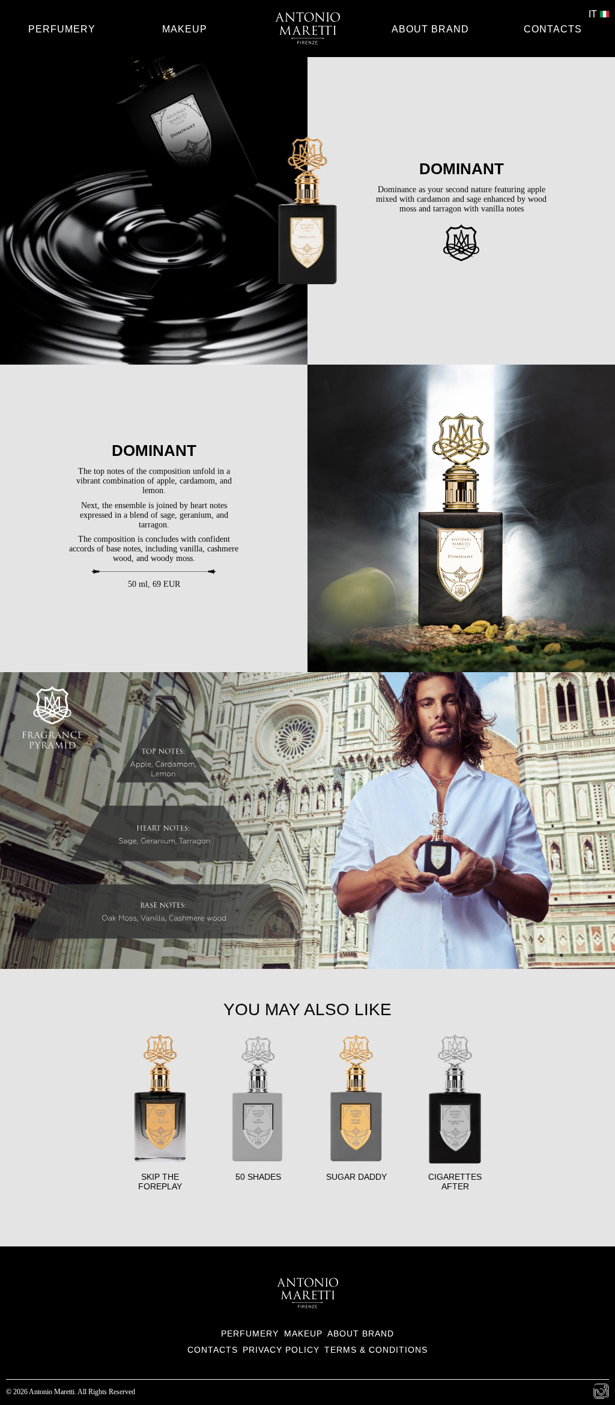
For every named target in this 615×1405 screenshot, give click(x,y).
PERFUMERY (61, 29)
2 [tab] (446, 666)
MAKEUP (184, 29)
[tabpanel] (461, 518)
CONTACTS (553, 29)
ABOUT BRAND (430, 29)
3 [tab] (464, 666)
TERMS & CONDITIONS (376, 1350)
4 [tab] (482, 666)
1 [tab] (428, 666)
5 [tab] (500, 666)
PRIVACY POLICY (281, 1350)
